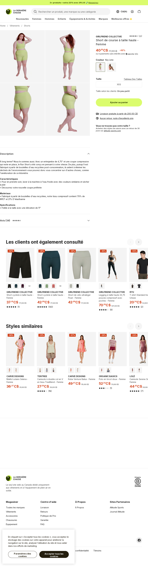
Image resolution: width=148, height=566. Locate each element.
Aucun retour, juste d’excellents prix (116, 118)
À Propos (79, 507)
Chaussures (11, 520)
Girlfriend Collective (109, 36)
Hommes (49, 19)
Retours (44, 511)
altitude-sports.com (112, 131)
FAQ (42, 524)
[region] (38, 547)
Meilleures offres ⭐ (121, 19)
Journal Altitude (117, 511)
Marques (103, 19)
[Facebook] (139, 540)
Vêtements (15, 25)
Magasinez (93, 2)
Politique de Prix (48, 516)
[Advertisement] (28, 443)
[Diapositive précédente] (130, 242)
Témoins (97, 550)
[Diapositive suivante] (138, 242)
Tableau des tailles (133, 79)
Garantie (44, 520)
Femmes (36, 19)
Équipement (11, 524)
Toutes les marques (15, 507)
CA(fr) (124, 11)
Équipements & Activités (82, 19)
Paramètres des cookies (22, 554)
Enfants (62, 19)
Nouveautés (22, 19)
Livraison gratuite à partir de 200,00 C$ (119, 113)
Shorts (27, 25)
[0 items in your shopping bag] (139, 11)
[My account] (132, 11)
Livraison (44, 507)
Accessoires (12, 516)
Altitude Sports (117, 507)
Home (2, 25)
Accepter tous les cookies (54, 555)
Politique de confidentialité (76, 550)
